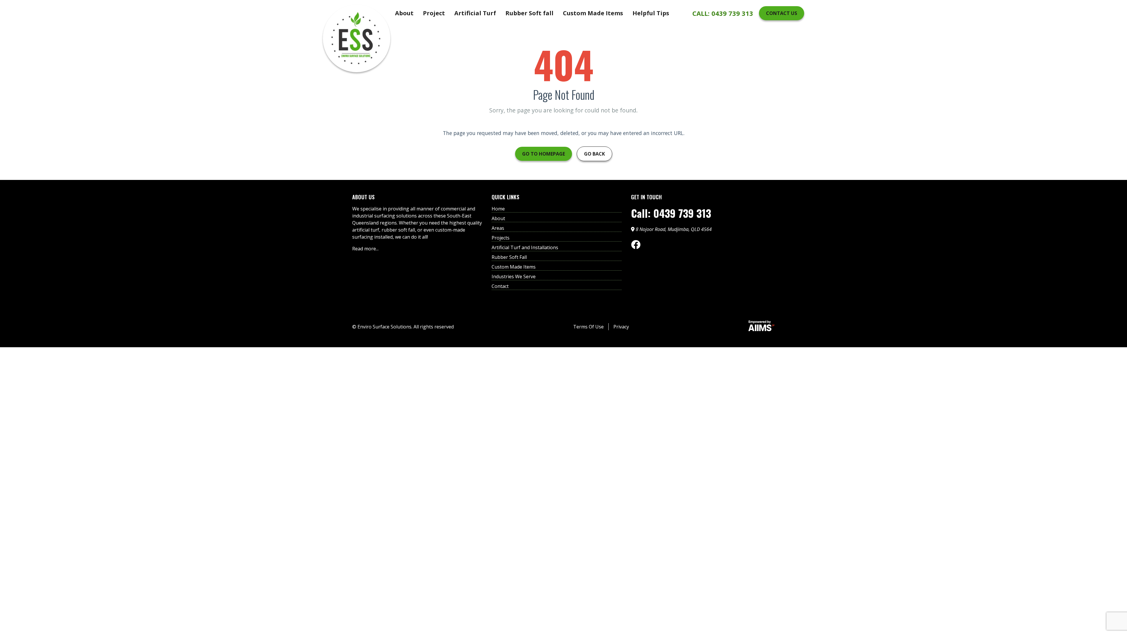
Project (434, 13)
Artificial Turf (475, 13)
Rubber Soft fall (529, 13)
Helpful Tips (650, 13)
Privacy (621, 326)
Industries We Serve (514, 276)
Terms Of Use (588, 326)
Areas (498, 228)
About (404, 13)
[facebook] (635, 244)
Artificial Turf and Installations (525, 247)
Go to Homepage (543, 154)
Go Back (594, 154)
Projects (500, 238)
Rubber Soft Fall (509, 257)
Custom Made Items (593, 13)
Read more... (365, 248)
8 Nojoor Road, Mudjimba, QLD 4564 (673, 229)
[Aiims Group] (761, 327)
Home (498, 208)
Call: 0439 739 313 (671, 213)
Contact (500, 286)
